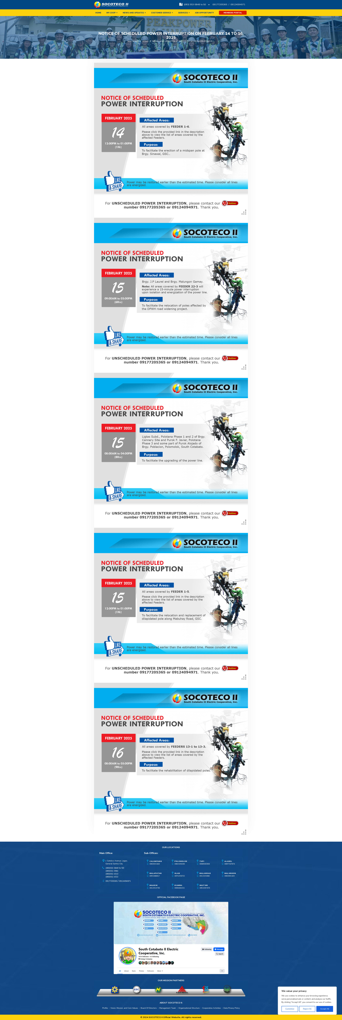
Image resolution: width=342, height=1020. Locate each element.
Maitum (204, 885)
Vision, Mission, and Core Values (124, 1008)
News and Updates (133, 12)
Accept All (324, 1009)
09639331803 (154, 864)
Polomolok (180, 861)
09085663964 (204, 864)
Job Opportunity (204, 12)
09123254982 (204, 876)
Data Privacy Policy (232, 1008)
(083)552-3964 (112, 871)
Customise (289, 1009)
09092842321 (179, 888)
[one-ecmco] (205, 989)
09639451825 (229, 876)
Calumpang (155, 861)
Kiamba (178, 885)
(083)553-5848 (112, 868)
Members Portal (233, 12)
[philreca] (182, 989)
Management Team (167, 1008)
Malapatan (155, 873)
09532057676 (205, 888)
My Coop (111, 12)
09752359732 (179, 876)
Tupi (201, 861)
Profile (105, 1008)
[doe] (114, 989)
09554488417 (154, 876)
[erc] (136, 989)
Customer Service (161, 12)
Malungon (230, 873)
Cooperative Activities (211, 1008)
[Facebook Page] (171, 938)
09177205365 (220, 4)
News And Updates (163, 41)
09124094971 (238, 4)
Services (183, 12)
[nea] (158, 989)
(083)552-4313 (112, 874)
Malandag (205, 873)
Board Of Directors (149, 1008)
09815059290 (179, 864)
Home (98, 12)
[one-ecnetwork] (227, 989)
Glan (177, 873)
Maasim (153, 885)
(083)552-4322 (112, 877)
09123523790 (154, 888)
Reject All (307, 1009)
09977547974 (229, 864)
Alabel (228, 861)
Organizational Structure (189, 1008)
